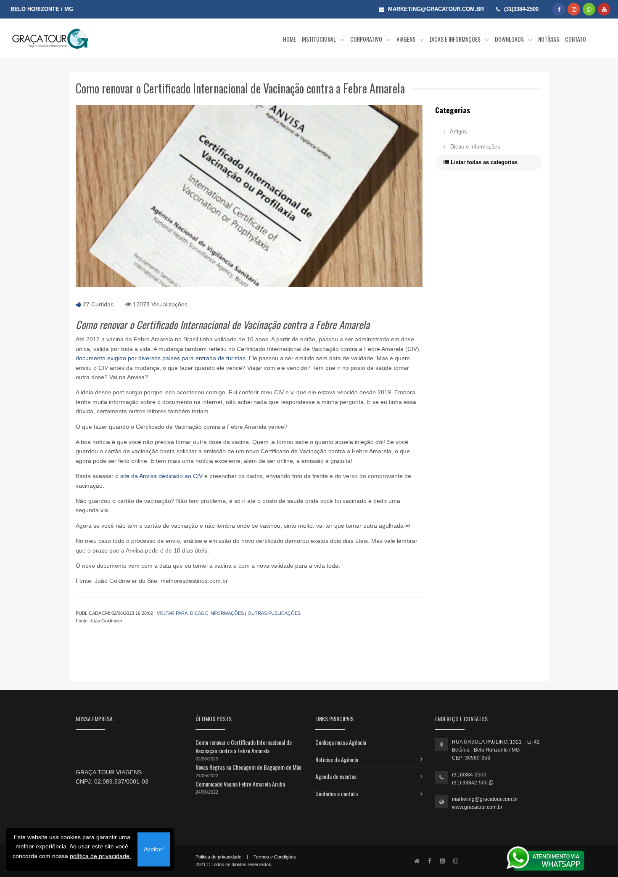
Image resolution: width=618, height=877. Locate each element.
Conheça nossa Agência (340, 742)
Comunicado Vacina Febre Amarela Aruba (240, 783)
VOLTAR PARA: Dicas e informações (200, 613)
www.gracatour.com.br (477, 807)
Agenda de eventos (336, 776)
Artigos (458, 131)
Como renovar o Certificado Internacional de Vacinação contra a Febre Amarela (243, 746)
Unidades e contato (336, 793)
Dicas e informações (474, 147)
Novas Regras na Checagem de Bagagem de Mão (248, 767)
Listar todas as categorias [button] (483, 162)
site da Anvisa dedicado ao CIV (161, 476)
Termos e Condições (275, 856)
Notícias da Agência (336, 759)
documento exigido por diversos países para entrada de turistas (161, 358)
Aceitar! (154, 849)
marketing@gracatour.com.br (485, 799)
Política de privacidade (218, 856)
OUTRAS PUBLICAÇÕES (274, 613)
